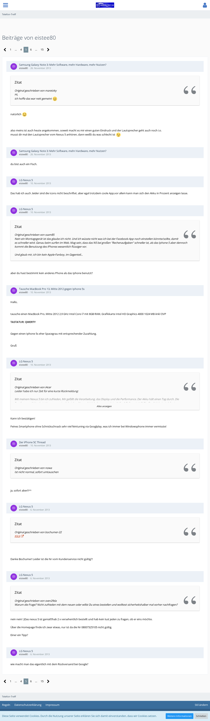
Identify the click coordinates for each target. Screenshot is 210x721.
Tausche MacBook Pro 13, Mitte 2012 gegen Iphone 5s (51, 289)
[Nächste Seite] (48, 50)
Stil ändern (201, 705)
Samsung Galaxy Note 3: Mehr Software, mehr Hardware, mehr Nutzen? (62, 65)
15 (42, 49)
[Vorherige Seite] (5, 50)
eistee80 (23, 68)
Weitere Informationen (179, 716)
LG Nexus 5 (26, 180)
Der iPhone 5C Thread (32, 442)
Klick (17, 536)
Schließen (201, 716)
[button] (5, 5)
